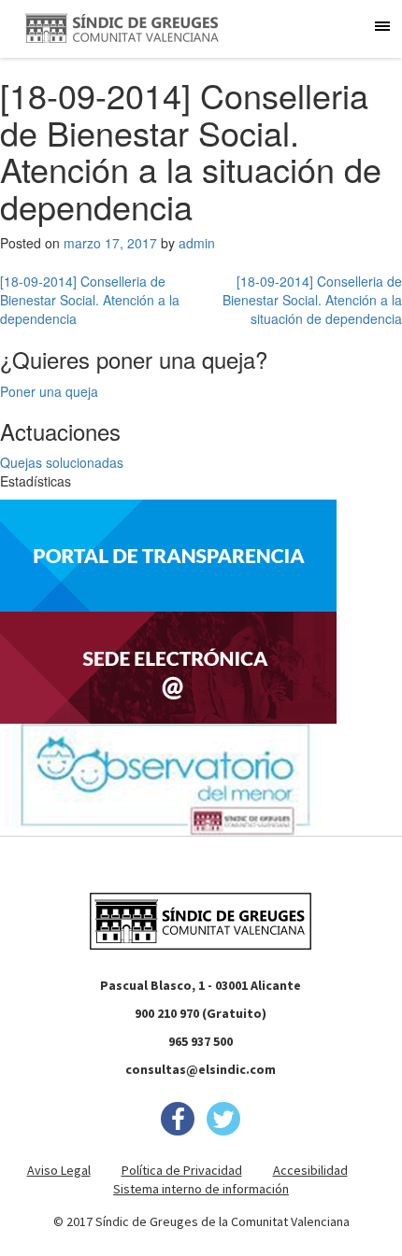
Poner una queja (49, 391)
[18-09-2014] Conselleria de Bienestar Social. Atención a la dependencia (89, 300)
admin (197, 242)
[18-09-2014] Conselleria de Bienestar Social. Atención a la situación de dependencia (312, 300)
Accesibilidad (310, 1170)
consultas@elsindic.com (200, 1069)
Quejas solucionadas (61, 462)
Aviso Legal (59, 1170)
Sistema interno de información (201, 1188)
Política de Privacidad (182, 1170)
